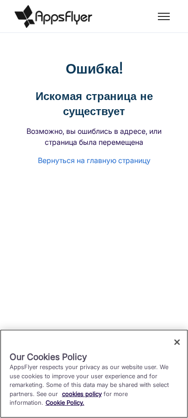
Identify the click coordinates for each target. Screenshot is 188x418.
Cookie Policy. (65, 402)
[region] (94, 373)
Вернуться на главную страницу (94, 160)
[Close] (177, 342)
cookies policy (82, 393)
